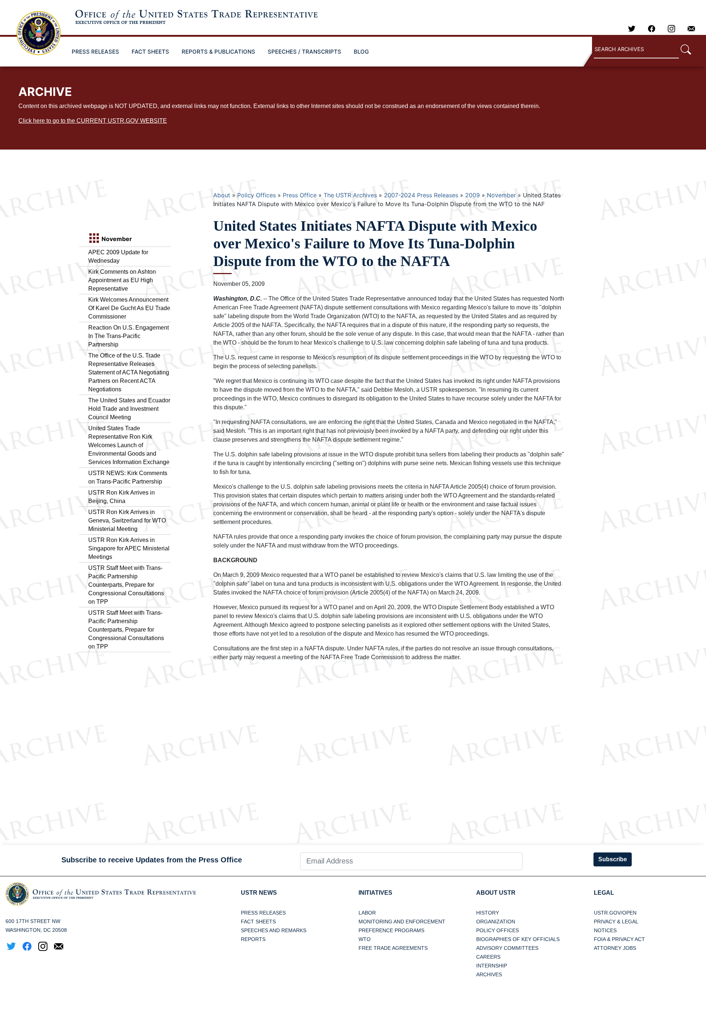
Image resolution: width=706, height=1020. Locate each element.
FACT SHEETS (150, 51)
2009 (472, 195)
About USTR (496, 893)
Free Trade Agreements (393, 948)
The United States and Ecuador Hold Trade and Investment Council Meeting (129, 408)
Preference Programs (391, 930)
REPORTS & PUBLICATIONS (218, 51)
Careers (488, 957)
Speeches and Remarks (273, 930)
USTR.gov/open (615, 913)
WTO (365, 939)
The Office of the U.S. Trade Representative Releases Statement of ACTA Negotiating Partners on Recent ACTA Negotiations (128, 372)
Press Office (300, 195)
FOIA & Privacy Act (619, 939)
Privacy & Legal (616, 921)
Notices (605, 930)
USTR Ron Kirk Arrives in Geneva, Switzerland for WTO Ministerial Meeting (127, 520)
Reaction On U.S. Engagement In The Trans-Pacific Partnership (128, 336)
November (501, 195)
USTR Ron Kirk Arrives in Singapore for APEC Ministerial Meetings (129, 548)
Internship (491, 966)
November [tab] (116, 239)
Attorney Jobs (615, 948)
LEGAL (604, 893)
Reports (253, 939)
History (487, 913)
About (221, 195)
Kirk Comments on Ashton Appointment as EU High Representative (122, 280)
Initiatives (375, 893)
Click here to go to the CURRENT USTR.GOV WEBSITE (92, 121)
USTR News (259, 893)
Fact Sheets (258, 921)
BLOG (361, 51)
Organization (495, 921)
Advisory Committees (507, 948)
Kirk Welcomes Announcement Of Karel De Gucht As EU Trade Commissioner (129, 308)
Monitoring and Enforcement (402, 921)
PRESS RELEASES (95, 51)
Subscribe (612, 859)
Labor (367, 913)
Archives (489, 974)
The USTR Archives (350, 195)
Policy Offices (256, 195)
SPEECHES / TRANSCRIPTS (304, 51)
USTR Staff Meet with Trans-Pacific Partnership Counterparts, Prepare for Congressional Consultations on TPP (126, 585)
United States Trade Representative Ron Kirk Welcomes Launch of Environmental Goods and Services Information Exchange (129, 445)
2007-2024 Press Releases (421, 195)
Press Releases (263, 913)
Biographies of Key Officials (518, 939)
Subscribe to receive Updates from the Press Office (151, 860)
